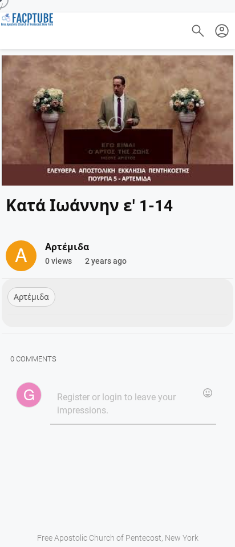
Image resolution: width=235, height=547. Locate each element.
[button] (222, 31)
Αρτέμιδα (31, 296)
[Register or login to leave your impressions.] (133, 404)
